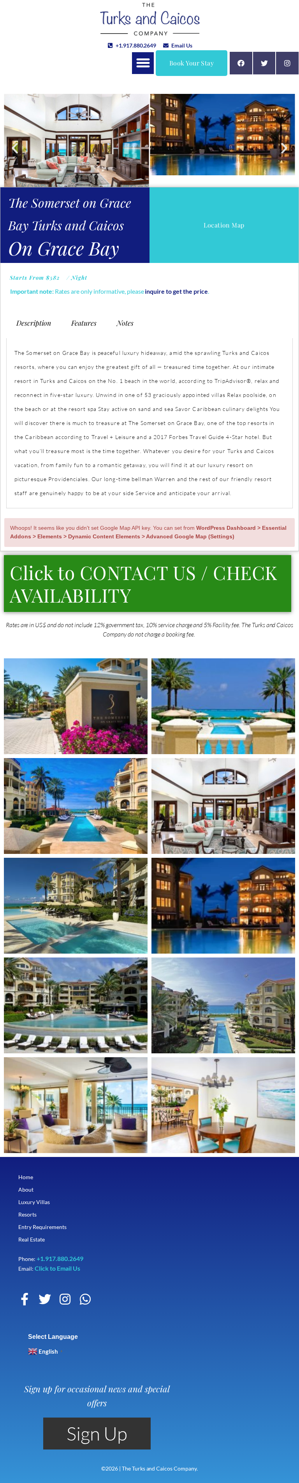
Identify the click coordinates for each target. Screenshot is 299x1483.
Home (25, 1177)
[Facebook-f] (24, 1299)
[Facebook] (241, 63)
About (25, 1189)
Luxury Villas (34, 1202)
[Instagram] (287, 63)
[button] (143, 63)
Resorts (27, 1214)
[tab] (147, 583)
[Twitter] (264, 63)
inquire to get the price (176, 291)
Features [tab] (84, 323)
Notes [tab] (125, 323)
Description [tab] (33, 323)
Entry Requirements (42, 1227)
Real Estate (31, 1239)
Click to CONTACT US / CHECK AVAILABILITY (143, 583)
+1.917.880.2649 (60, 1258)
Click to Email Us (57, 1268)
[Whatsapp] (85, 1299)
